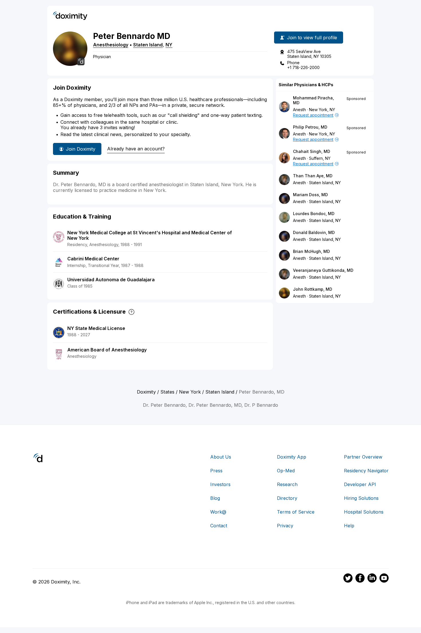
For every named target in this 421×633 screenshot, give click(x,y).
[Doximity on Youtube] (384, 579)
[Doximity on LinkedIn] (372, 579)
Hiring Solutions (361, 498)
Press (216, 470)
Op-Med (286, 470)
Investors (220, 484)
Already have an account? (136, 149)
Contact (218, 525)
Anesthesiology (110, 45)
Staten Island (148, 45)
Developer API (360, 484)
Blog (215, 498)
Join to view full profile (312, 37)
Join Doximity (80, 149)
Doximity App (291, 457)
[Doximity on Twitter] (348, 579)
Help (349, 525)
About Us (220, 457)
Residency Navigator (366, 470)
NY (169, 45)
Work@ (218, 512)
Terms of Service (295, 512)
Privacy (285, 525)
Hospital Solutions (363, 512)
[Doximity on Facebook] (360, 579)
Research (287, 484)
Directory (287, 498)
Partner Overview (363, 457)
